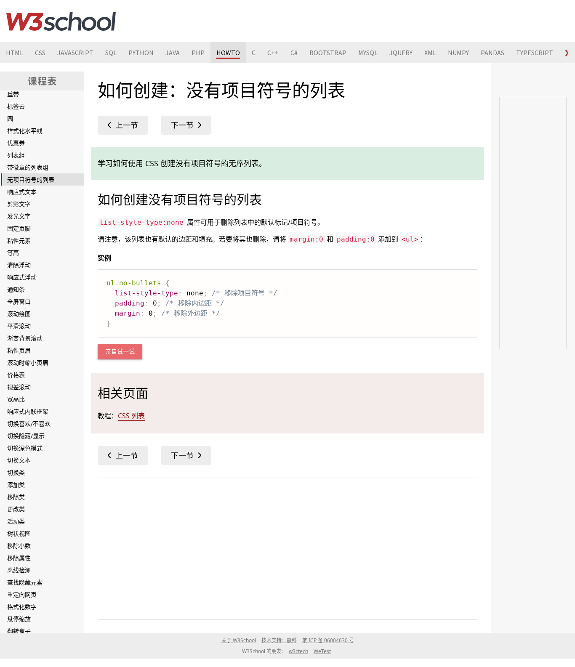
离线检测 (19, 570)
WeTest (322, 651)
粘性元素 (19, 240)
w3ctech (298, 651)
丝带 (13, 94)
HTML (14, 52)
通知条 (16, 289)
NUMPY (458, 52)
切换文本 (19, 460)
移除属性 (19, 558)
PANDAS (492, 52)
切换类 (16, 472)
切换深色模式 (25, 448)
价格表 (16, 375)
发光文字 (19, 216)
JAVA (172, 52)
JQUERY (401, 52)
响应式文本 (22, 192)
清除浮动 (19, 265)
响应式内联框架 (27, 411)
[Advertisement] (287, 547)
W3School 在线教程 (61, 21)
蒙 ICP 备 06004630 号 (328, 640)
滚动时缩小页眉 (27, 363)
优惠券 (16, 143)
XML (430, 52)
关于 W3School (238, 640)
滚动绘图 (19, 314)
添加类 (16, 485)
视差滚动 (19, 387)
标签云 (16, 106)
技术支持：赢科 (279, 640)
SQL (111, 52)
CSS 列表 (131, 415)
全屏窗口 (19, 302)
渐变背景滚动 (25, 338)
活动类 (16, 521)
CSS (40, 52)
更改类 (16, 509)
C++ (273, 52)
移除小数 (19, 546)
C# (294, 52)
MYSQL (368, 52)
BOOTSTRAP (327, 52)
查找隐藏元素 (25, 582)
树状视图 (19, 533)
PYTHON (141, 52)
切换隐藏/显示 (26, 436)
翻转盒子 (19, 631)
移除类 (16, 497)
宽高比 (16, 399)
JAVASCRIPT (75, 52)
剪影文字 (19, 204)
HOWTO (228, 52)
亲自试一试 (120, 351)
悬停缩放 (19, 619)
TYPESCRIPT (534, 52)
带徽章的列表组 (27, 167)
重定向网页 (22, 594)
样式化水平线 (25, 131)
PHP (198, 52)
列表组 (16, 155)
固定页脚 (19, 228)
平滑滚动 (19, 326)
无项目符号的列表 (30, 179)
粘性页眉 (19, 350)
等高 (13, 253)
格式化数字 (22, 607)
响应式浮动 (22, 277)
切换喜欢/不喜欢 (29, 424)
